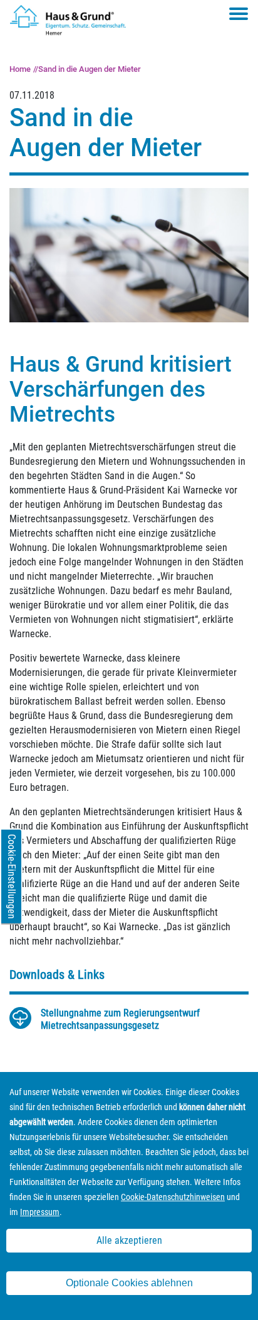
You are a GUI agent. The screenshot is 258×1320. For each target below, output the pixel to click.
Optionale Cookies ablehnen (129, 1283)
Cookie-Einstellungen (12, 876)
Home (20, 69)
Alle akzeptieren (129, 1240)
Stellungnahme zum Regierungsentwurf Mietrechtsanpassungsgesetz (120, 1019)
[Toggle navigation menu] (238, 13)
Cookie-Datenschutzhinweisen (173, 1197)
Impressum (39, 1212)
